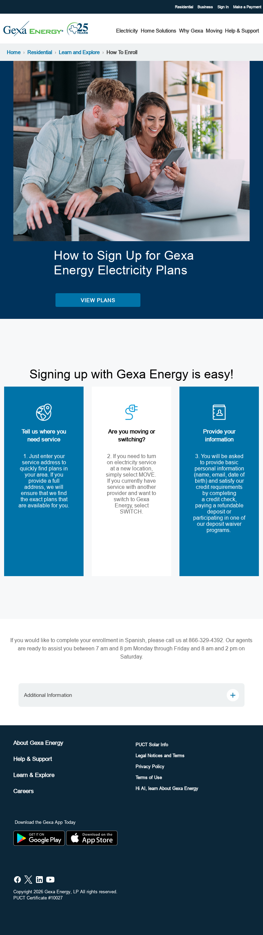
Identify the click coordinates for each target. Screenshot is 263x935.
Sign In (223, 6)
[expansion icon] (233, 695)
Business (206, 6)
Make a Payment (247, 6)
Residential (184, 6)
